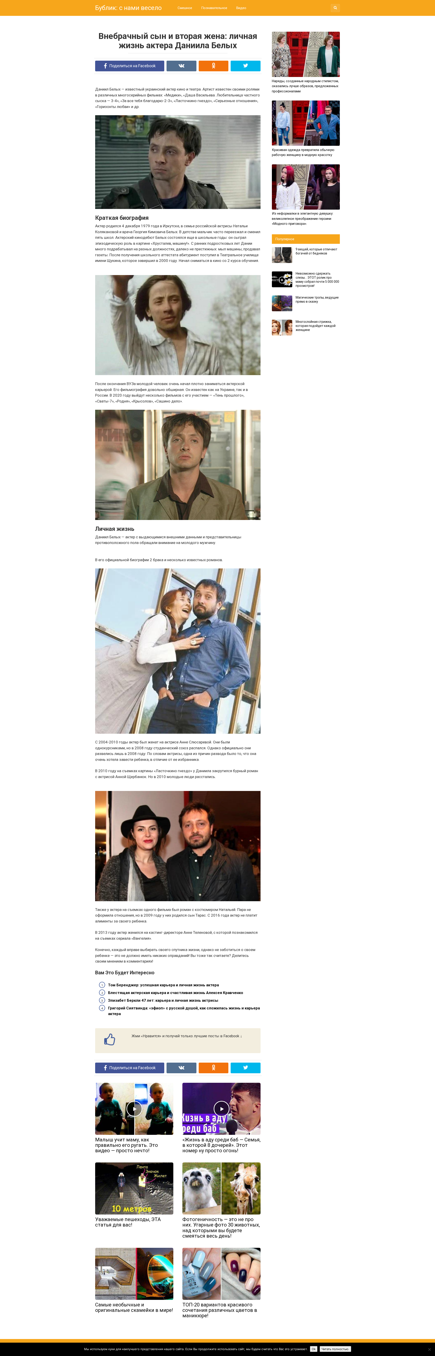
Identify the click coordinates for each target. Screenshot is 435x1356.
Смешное (185, 8)
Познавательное (214, 8)
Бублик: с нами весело (128, 8)
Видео (241, 8)
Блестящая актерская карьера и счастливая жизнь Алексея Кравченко (175, 992)
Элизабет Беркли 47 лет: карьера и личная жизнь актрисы (163, 1000)
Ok (314, 1349)
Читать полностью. (335, 1349)
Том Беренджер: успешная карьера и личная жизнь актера (163, 985)
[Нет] (429, 1349)
